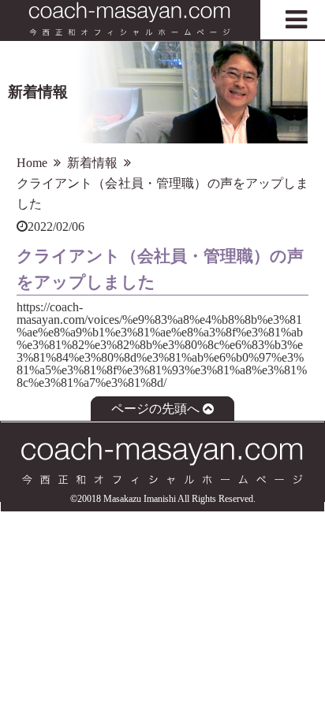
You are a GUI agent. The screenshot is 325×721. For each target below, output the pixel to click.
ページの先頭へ (155, 409)
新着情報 (92, 162)
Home (32, 162)
